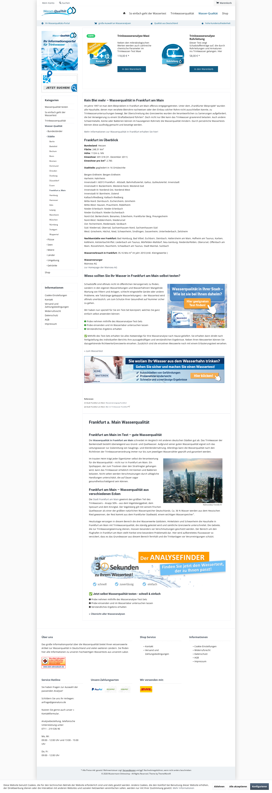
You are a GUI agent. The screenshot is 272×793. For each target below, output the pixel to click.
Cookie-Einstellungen (56, 295)
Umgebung (53, 260)
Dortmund (53, 166)
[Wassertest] (156, 568)
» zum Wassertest (93, 350)
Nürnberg (53, 224)
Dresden (53, 170)
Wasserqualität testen (56, 106)
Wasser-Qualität (53, 125)
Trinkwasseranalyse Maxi (133, 36)
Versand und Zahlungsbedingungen (57, 305)
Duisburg (53, 175)
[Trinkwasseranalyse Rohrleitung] (173, 55)
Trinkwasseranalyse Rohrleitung (202, 37)
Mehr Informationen (183, 788)
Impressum (51, 323)
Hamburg (53, 195)
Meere (50, 249)
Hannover (53, 200)
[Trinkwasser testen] (156, 369)
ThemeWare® (164, 773)
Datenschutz (51, 315)
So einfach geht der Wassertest (55, 114)
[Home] (124, 13)
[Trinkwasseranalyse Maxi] (101, 55)
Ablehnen (219, 786)
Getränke (52, 265)
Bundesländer (54, 131)
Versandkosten (129, 770)
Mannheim (54, 214)
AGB (47, 319)
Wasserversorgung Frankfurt (116, 403)
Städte (51, 136)
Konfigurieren (259, 786)
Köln (51, 205)
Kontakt (49, 299)
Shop (47, 272)
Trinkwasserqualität (55, 120)
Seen (50, 244)
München (53, 219)
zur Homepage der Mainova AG (100, 267)
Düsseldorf (54, 180)
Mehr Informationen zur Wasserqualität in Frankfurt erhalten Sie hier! (121, 131)
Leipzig (52, 210)
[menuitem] (224, 3)
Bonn (51, 156)
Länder (51, 255)
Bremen (53, 161)
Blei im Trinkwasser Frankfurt (117, 407)
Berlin (52, 141)
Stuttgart (53, 229)
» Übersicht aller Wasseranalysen (107, 613)
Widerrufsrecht (53, 311)
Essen (52, 185)
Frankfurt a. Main (57, 190)
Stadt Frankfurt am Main (106, 499)
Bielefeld (53, 146)
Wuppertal (54, 234)
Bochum (53, 151)
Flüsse (50, 239)
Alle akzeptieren (238, 786)
